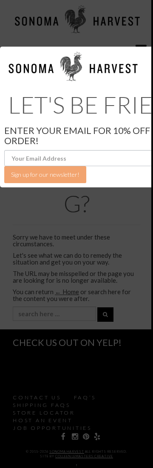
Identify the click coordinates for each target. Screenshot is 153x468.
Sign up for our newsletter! (45, 174)
